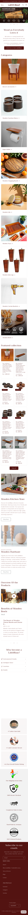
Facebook (5, 886)
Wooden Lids (6, 212)
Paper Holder (6, 149)
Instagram (5, 890)
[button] (1, 5)
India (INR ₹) (13, 905)
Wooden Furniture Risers (10, 118)
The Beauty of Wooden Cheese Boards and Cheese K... (12, 622)
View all (14, 468)
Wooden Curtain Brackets (10, 306)
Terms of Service (7, 871)
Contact (5, 877)
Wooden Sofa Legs (8, 275)
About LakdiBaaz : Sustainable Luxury (11, 868)
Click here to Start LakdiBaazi (14, 48)
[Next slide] (17, 24)
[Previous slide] (10, 24)
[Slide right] (17, 643)
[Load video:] (14, 596)
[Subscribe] (23, 858)
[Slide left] (10, 643)
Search (4, 864)
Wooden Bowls (7, 337)
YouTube (5, 893)
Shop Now (6, 519)
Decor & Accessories (9, 87)
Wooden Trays (7, 243)
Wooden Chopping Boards (10, 181)
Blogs (4, 874)
